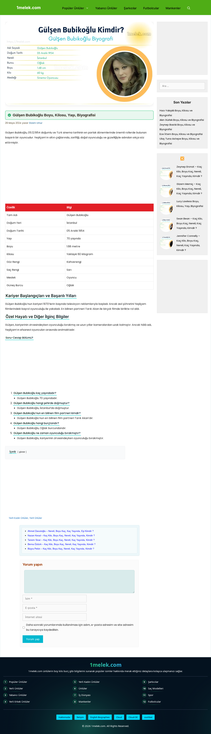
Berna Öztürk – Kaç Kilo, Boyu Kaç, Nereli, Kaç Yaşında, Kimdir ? (61, 544)
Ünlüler (83, 688)
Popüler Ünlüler (73, 8)
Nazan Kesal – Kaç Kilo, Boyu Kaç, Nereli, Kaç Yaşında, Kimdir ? (61, 535)
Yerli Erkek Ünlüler (19, 701)
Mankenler (173, 8)
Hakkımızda (64, 717)
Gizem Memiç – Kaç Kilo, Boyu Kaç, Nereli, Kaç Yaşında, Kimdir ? (189, 188)
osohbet (148, 717)
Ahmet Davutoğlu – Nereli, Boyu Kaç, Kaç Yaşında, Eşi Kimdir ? (61, 531)
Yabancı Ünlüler (106, 8)
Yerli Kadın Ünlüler (18, 518)
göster (22, 452)
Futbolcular (151, 8)
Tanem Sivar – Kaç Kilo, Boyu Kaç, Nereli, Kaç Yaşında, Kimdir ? (61, 540)
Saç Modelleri (155, 688)
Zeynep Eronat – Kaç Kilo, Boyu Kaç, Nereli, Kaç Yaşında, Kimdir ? (189, 171)
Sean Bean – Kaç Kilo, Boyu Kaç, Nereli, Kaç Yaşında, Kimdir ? (190, 223)
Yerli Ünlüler (35, 518)
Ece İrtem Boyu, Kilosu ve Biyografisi (181, 134)
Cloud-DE (133, 717)
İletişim (80, 717)
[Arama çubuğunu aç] (189, 8)
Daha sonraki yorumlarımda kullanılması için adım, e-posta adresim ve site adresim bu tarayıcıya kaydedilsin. (79, 627)
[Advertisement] (79, 171)
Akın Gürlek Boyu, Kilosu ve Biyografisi (182, 120)
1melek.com (28, 7)
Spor (150, 695)
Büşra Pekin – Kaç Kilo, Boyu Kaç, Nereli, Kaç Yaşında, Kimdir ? (61, 548)
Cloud (119, 717)
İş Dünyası (84, 695)
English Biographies (100, 717)
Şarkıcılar (130, 8)
